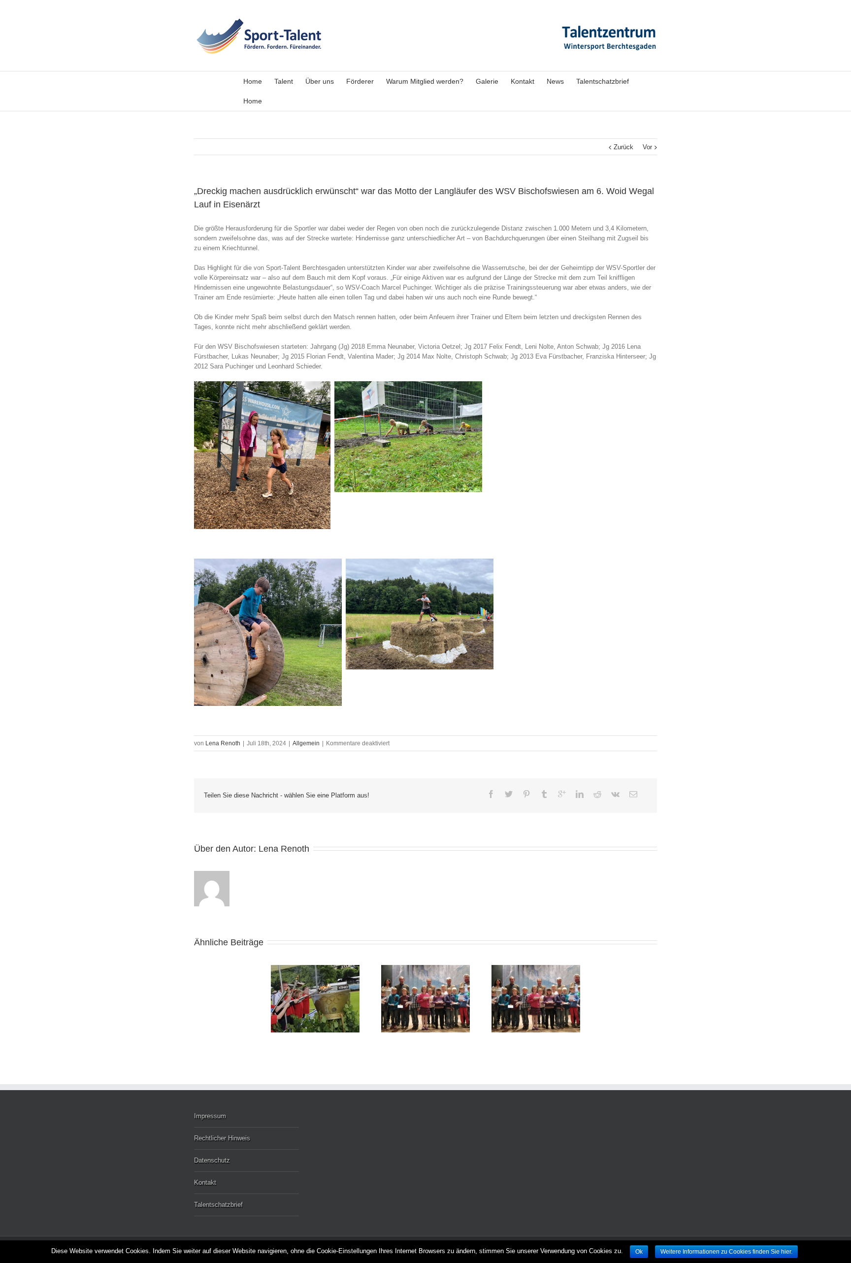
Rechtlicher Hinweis (222, 1138)
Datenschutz (212, 1160)
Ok (639, 1251)
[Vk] (615, 794)
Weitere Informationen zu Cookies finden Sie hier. (726, 1251)
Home (252, 81)
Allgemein (306, 743)
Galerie (487, 81)
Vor (647, 147)
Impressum (210, 1116)
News (555, 81)
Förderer (360, 81)
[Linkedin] (580, 794)
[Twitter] (509, 794)
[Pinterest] (526, 794)
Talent (283, 81)
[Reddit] (597, 794)
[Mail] (633, 794)
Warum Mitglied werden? (424, 81)
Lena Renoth (222, 743)
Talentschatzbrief (602, 81)
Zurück (623, 147)
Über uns (319, 81)
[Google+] (562, 794)
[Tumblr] (544, 794)
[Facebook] (491, 794)
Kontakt (522, 81)
